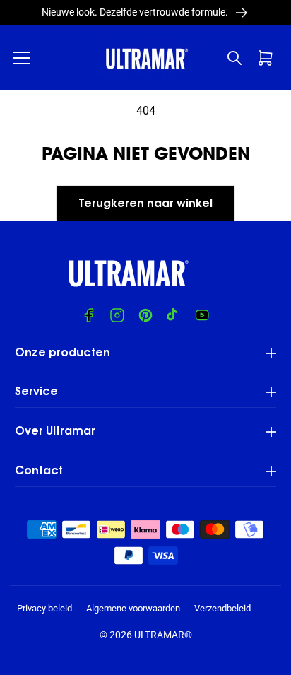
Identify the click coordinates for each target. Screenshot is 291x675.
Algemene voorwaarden (133, 608)
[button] (21, 58)
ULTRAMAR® (163, 634)
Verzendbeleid (222, 608)
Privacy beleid (44, 608)
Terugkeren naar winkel (145, 204)
